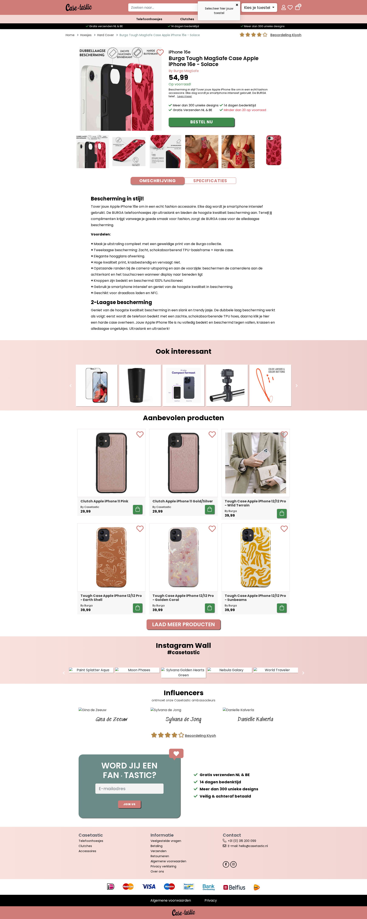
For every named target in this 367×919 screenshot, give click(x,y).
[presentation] (70, 386)
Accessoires (87, 851)
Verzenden (159, 851)
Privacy (211, 900)
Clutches (187, 19)
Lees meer (184, 96)
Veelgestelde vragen (166, 841)
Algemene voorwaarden (168, 861)
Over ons (157, 871)
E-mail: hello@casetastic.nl (248, 846)
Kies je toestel (257, 7)
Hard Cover (105, 35)
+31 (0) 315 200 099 (242, 841)
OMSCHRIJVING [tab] (157, 181)
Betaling (156, 846)
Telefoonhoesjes (149, 19)
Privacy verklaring (163, 866)
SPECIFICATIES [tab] (210, 181)
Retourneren (160, 856)
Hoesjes (86, 35)
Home (70, 35)
